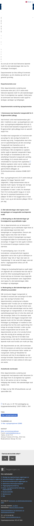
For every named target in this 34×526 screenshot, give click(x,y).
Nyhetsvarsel (7, 494)
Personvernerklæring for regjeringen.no (15, 481)
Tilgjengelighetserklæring (11, 485)
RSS (4, 496)
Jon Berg (15, 505)
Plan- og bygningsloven (9, 415)
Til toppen (17, 447)
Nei (12, 458)
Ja (5, 458)
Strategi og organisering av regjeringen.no (16, 477)
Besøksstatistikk (8, 492)
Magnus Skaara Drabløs (16, 507)
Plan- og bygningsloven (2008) (12, 423)
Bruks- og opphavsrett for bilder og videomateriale (13, 488)
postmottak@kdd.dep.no (13, 433)
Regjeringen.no (13, 469)
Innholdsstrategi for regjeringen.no (13, 479)
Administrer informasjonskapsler (13, 483)
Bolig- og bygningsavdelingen (10, 431)
